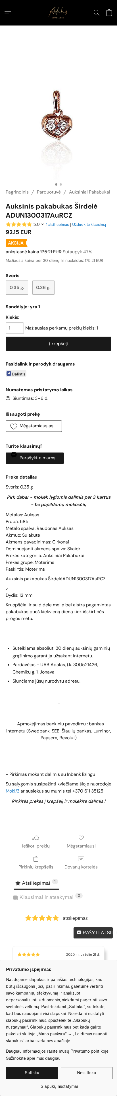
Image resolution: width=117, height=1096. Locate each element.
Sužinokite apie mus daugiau (33, 1058)
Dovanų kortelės (81, 867)
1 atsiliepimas (57, 224)
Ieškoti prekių (36, 846)
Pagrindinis (17, 192)
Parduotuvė (49, 192)
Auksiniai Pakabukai (89, 192)
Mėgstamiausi (81, 846)
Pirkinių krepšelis (35, 867)
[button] (58, 13)
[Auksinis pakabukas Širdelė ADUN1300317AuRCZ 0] (58, 114)
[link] (59, 1084)
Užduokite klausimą (89, 224)
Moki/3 (12, 791)
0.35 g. (17, 287)
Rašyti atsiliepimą (97, 932)
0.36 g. (43, 287)
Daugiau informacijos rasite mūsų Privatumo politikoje (57, 1051)
